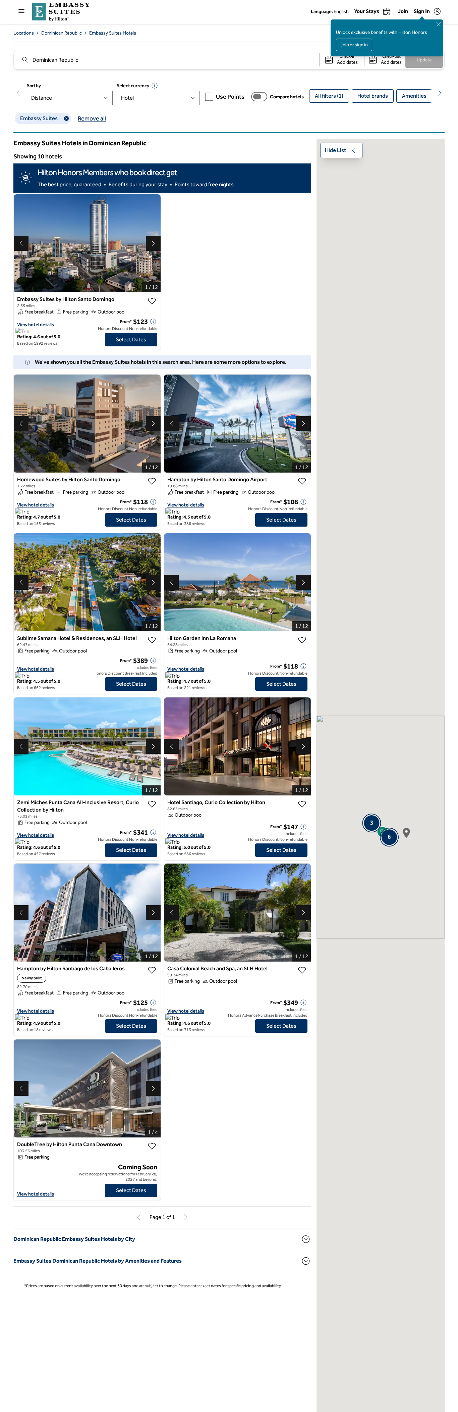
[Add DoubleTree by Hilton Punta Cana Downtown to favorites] (152, 1146)
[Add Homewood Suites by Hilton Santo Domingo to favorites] (152, 481)
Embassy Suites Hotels (112, 33)
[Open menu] (21, 11)
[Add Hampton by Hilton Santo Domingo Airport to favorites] (302, 481)
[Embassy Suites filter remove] (66, 118)
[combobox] (166, 59)
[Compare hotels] (259, 96)
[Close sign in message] (438, 24)
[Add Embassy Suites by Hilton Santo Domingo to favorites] (152, 301)
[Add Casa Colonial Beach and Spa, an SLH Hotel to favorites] (302, 970)
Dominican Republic (61, 33)
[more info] (153, 322)
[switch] (259, 97)
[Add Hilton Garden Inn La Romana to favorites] (302, 640)
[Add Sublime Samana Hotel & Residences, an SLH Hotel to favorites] (152, 640)
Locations (23, 33)
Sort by (34, 86)
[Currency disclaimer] (155, 86)
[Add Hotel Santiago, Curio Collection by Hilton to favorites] (302, 804)
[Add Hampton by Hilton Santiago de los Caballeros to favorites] (152, 970)
